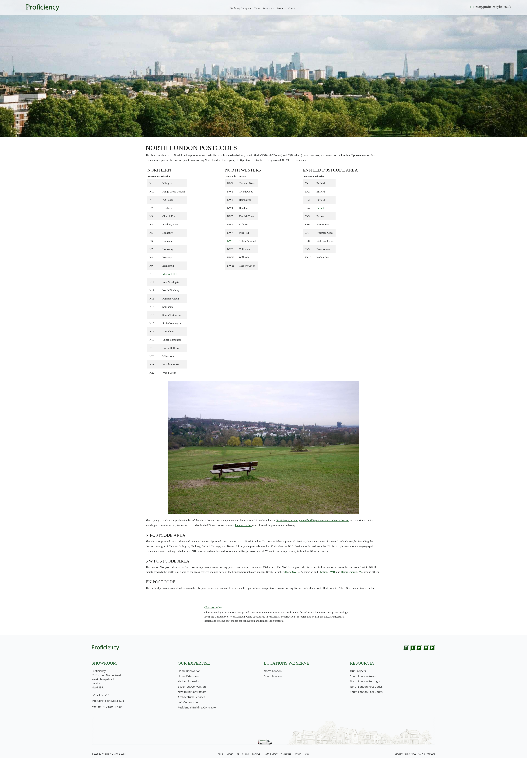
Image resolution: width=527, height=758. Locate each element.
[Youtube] (426, 647)
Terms (306, 753)
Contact (245, 753)
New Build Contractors (192, 692)
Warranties (286, 753)
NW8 (230, 240)
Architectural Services (191, 697)
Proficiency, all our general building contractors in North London (312, 520)
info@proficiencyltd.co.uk (492, 7)
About (257, 8)
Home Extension (188, 676)
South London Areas (363, 676)
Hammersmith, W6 (351, 571)
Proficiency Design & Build (114, 754)
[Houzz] (432, 647)
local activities (243, 525)
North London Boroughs (365, 681)
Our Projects (358, 671)
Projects (281, 8)
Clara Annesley (213, 607)
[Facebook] (413, 647)
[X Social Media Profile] (419, 647)
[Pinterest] (406, 647)
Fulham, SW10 (290, 571)
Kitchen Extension (189, 681)
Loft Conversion (188, 702)
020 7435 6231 (101, 695)
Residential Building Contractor (197, 707)
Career (229, 753)
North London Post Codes (366, 686)
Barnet (320, 207)
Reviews (256, 753)
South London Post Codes (366, 692)
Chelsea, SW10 (327, 571)
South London (273, 676)
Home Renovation (189, 671)
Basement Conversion (192, 686)
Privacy (297, 753)
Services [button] (267, 8)
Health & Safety (270, 753)
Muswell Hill (169, 273)
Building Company (240, 8)
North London (273, 671)
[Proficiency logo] (42, 7)
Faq (237, 753)
